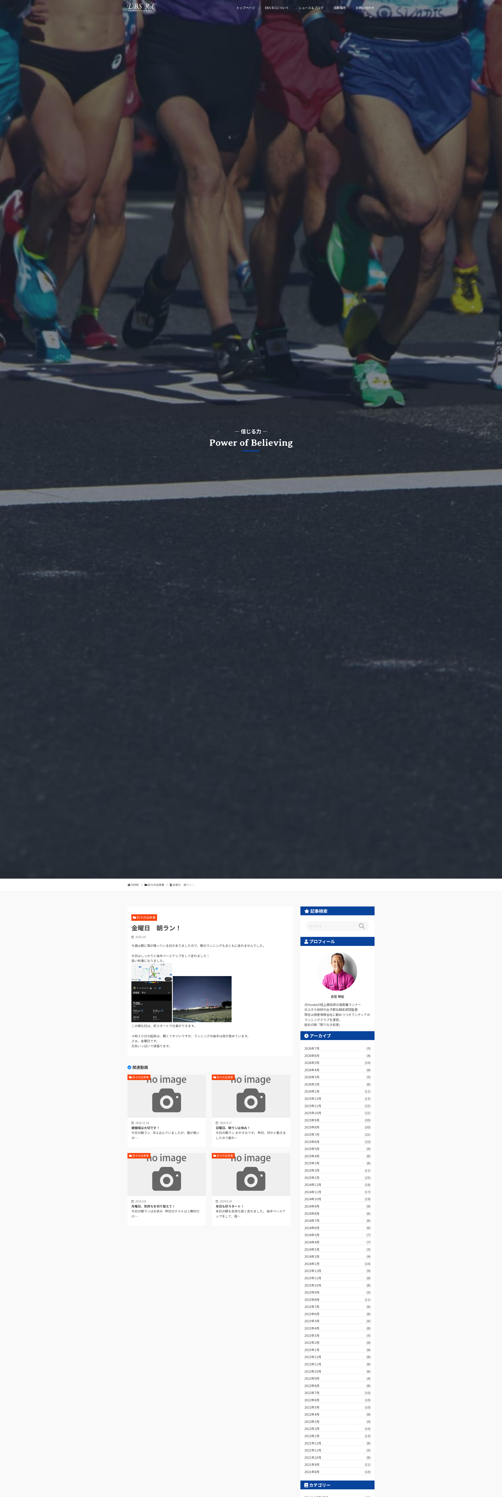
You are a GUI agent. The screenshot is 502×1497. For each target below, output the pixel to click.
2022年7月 (337, 1392)
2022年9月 (337, 1378)
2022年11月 (337, 1364)
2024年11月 (337, 1191)
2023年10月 (337, 1285)
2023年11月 (337, 1278)
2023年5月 (337, 1321)
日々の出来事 (146, 917)
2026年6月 (337, 1055)
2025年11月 (337, 1105)
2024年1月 (337, 1263)
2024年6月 (337, 1227)
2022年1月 (337, 1435)
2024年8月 (337, 1213)
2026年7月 (337, 1048)
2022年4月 (337, 1414)
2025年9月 (337, 1120)
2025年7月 (337, 1134)
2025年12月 (337, 1098)
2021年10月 (337, 1457)
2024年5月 (337, 1234)
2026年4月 (337, 1069)
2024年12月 (337, 1184)
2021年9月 (337, 1464)
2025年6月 (337, 1141)
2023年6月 (337, 1313)
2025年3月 (337, 1163)
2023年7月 (337, 1306)
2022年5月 (337, 1407)
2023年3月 (337, 1335)
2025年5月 (337, 1148)
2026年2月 (337, 1084)
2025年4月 (337, 1156)
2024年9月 (337, 1206)
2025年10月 (337, 1112)
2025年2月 (337, 1170)
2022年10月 (337, 1371)
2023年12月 (337, 1270)
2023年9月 (337, 1292)
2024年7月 (337, 1220)
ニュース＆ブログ (311, 7)
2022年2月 (337, 1428)
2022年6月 (337, 1400)
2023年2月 (337, 1342)
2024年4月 (337, 1242)
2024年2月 (337, 1256)
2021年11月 (337, 1450)
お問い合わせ (365, 7)
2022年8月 (337, 1385)
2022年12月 (337, 1356)
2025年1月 (337, 1177)
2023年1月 (337, 1349)
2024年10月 (337, 1199)
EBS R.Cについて (277, 7)
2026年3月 (337, 1077)
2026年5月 (337, 1062)
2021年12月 (337, 1443)
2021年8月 (337, 1471)
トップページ (245, 7)
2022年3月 (337, 1421)
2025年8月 (337, 1127)
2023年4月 (337, 1328)
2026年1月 (337, 1091)
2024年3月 (337, 1249)
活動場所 (339, 7)
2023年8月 (337, 1299)
